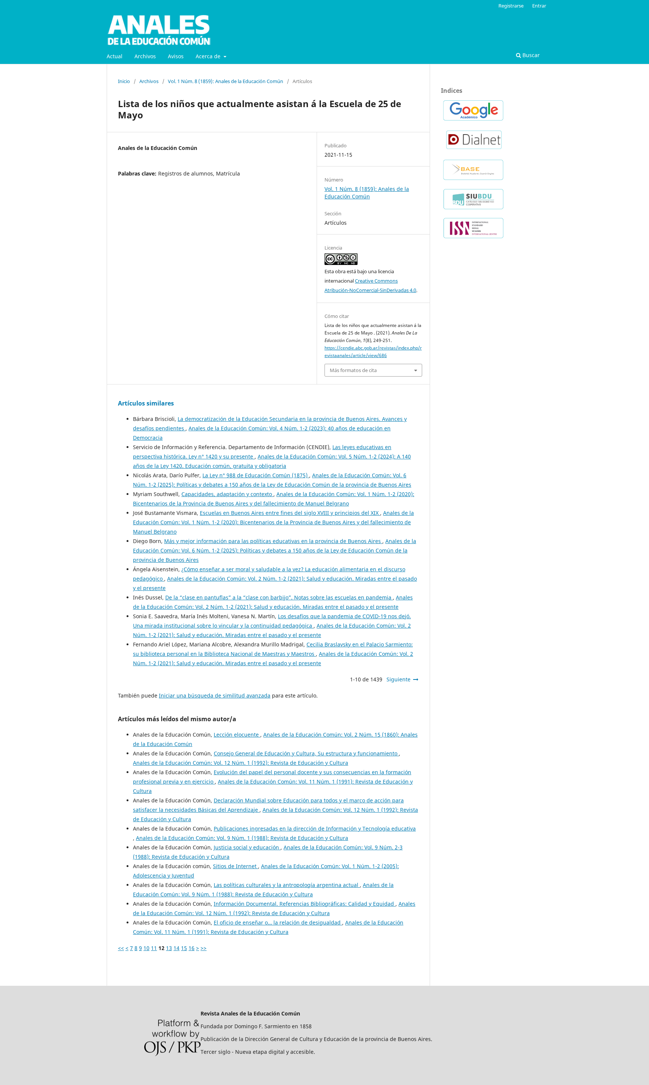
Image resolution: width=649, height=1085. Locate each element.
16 (192, 948)
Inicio (124, 81)
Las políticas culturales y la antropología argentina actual (287, 884)
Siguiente (398, 679)
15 (184, 948)
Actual (114, 56)
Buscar (530, 55)
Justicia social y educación (247, 847)
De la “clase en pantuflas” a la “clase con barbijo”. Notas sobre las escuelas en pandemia (279, 597)
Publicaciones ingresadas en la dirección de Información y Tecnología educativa (315, 828)
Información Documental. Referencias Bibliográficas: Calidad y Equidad (304, 903)
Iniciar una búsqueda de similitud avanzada (214, 695)
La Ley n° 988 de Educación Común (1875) (255, 475)
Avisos (176, 56)
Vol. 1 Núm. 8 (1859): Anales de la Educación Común (225, 81)
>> (204, 948)
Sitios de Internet (235, 866)
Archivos (145, 56)
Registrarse (511, 5)
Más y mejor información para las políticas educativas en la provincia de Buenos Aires (273, 541)
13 (169, 948)
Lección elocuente (237, 734)
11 (154, 948)
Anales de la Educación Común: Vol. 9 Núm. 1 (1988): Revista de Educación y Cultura (242, 837)
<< (121, 948)
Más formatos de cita (353, 370)
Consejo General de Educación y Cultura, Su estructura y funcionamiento (306, 753)
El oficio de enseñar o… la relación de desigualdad (278, 922)
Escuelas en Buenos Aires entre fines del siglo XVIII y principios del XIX (290, 512)
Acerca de (209, 56)
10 (146, 948)
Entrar (539, 5)
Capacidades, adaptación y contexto (227, 494)
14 (177, 948)
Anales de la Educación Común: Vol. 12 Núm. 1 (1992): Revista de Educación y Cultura (240, 762)
